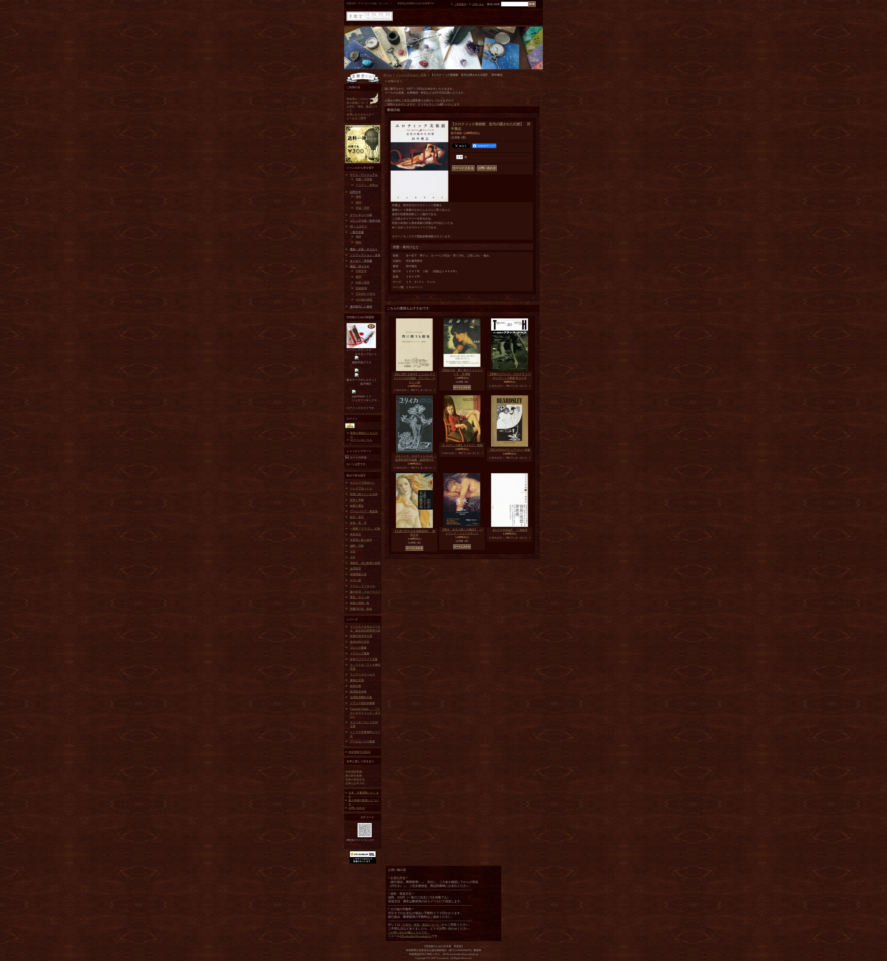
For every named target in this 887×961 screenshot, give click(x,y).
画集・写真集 (364, 179)
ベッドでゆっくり (361, 488)
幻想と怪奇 (363, 282)
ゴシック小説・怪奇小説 (365, 220)
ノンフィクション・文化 (365, 255)
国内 (358, 202)
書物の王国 (357, 680)
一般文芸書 (357, 232)
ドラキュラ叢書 (359, 653)
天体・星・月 (358, 523)
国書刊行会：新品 (361, 608)
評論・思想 (363, 208)
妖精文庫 (355, 686)
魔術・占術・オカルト (364, 249)
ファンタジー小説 (361, 215)
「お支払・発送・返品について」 (421, 924)
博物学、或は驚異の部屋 (365, 563)
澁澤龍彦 (355, 568)
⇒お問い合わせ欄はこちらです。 (409, 932)
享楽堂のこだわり (357, 99)
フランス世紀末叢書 (362, 703)
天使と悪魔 (357, 500)
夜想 (358, 276)
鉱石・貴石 (357, 517)
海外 (358, 196)
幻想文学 (355, 192)
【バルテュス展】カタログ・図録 (462, 445)
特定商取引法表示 (359, 752)
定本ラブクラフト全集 (364, 659)
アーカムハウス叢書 (362, 741)
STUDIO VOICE (365, 294)
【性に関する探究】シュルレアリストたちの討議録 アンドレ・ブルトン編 (414, 378)
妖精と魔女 (357, 505)
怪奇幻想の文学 (359, 642)
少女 (352, 551)
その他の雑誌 (364, 299)
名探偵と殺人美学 (361, 540)
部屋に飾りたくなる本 (364, 494)
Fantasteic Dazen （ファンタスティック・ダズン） (365, 712)
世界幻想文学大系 (361, 636)
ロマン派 (355, 580)
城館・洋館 (357, 545)
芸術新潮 (361, 288)
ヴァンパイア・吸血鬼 (364, 511)
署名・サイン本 (359, 597)
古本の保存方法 (355, 779)
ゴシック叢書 (358, 647)
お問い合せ (478, 4)
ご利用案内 (460, 4)
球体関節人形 (358, 574)
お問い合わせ (356, 808)
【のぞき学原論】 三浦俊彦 (510, 530)
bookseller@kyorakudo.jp (417, 936)
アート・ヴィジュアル (364, 175)
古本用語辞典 (353, 771)
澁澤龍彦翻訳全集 (361, 697)
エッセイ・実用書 (361, 260)
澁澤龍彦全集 (358, 691)
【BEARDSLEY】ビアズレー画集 (509, 450)
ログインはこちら (361, 440)
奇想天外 (355, 534)
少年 (352, 557)
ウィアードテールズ (362, 674)
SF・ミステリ (358, 226)
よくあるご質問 (356, 118)
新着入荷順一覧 (359, 603)
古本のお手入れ (355, 783)
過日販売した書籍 (361, 306)
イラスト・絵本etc (367, 185)
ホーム (387, 74)
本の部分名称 (353, 775)
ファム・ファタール (362, 586)
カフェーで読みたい (362, 482)
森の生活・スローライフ (365, 591)
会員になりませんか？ (360, 114)
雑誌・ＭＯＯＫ (359, 266)
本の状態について (357, 102)
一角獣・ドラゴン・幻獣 (365, 528)
